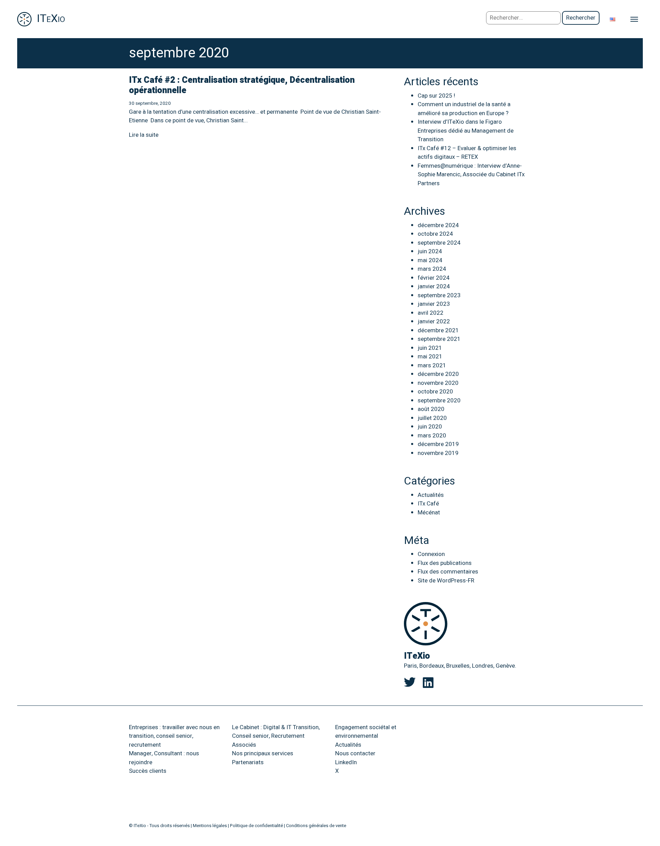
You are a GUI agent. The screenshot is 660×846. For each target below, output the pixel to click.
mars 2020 (432, 435)
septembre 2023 (439, 295)
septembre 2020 (439, 400)
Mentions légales (210, 825)
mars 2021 (432, 365)
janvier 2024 (434, 286)
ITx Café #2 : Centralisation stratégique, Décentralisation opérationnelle (242, 85)
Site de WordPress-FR (446, 580)
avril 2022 (430, 313)
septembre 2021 (439, 339)
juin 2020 (430, 426)
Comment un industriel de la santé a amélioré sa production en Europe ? (464, 109)
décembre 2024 (438, 225)
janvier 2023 (434, 304)
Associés (244, 745)
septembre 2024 (439, 242)
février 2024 (434, 278)
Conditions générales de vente (316, 825)
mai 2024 (430, 260)
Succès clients (147, 771)
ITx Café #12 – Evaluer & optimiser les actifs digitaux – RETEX (467, 153)
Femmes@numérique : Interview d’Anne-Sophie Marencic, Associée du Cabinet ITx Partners (471, 175)
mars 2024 (432, 269)
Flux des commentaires (448, 571)
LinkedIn (346, 762)
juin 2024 (430, 251)
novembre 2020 (438, 383)
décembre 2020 (438, 374)
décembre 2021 (438, 330)
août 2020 (431, 409)
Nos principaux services (262, 753)
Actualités (431, 495)
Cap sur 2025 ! (436, 95)
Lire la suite (143, 135)
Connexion (431, 554)
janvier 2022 (434, 321)
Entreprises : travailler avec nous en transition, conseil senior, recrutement (174, 736)
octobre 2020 (435, 391)
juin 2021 (430, 348)
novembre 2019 (438, 453)
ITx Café (428, 503)
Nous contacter (355, 753)
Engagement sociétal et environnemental (365, 732)
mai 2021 (430, 356)
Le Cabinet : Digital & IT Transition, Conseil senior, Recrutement (276, 732)
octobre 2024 (435, 234)
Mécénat (429, 512)
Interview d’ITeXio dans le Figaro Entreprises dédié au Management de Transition (466, 131)
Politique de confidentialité (256, 825)
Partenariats (248, 762)
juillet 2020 (432, 418)
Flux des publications (445, 563)
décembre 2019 (438, 444)
